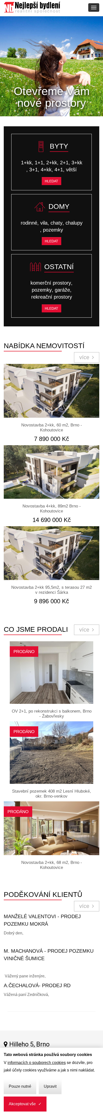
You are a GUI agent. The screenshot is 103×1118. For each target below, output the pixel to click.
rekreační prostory (51, 297)
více (85, 357)
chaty (56, 223)
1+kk (26, 162)
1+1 (39, 162)
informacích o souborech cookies (37, 1062)
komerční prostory (50, 283)
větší (71, 169)
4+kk (46, 169)
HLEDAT (51, 181)
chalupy (74, 223)
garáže (62, 290)
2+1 (64, 162)
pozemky (53, 230)
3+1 (33, 169)
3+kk (77, 162)
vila (44, 223)
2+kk (51, 162)
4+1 (58, 169)
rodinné (29, 223)
